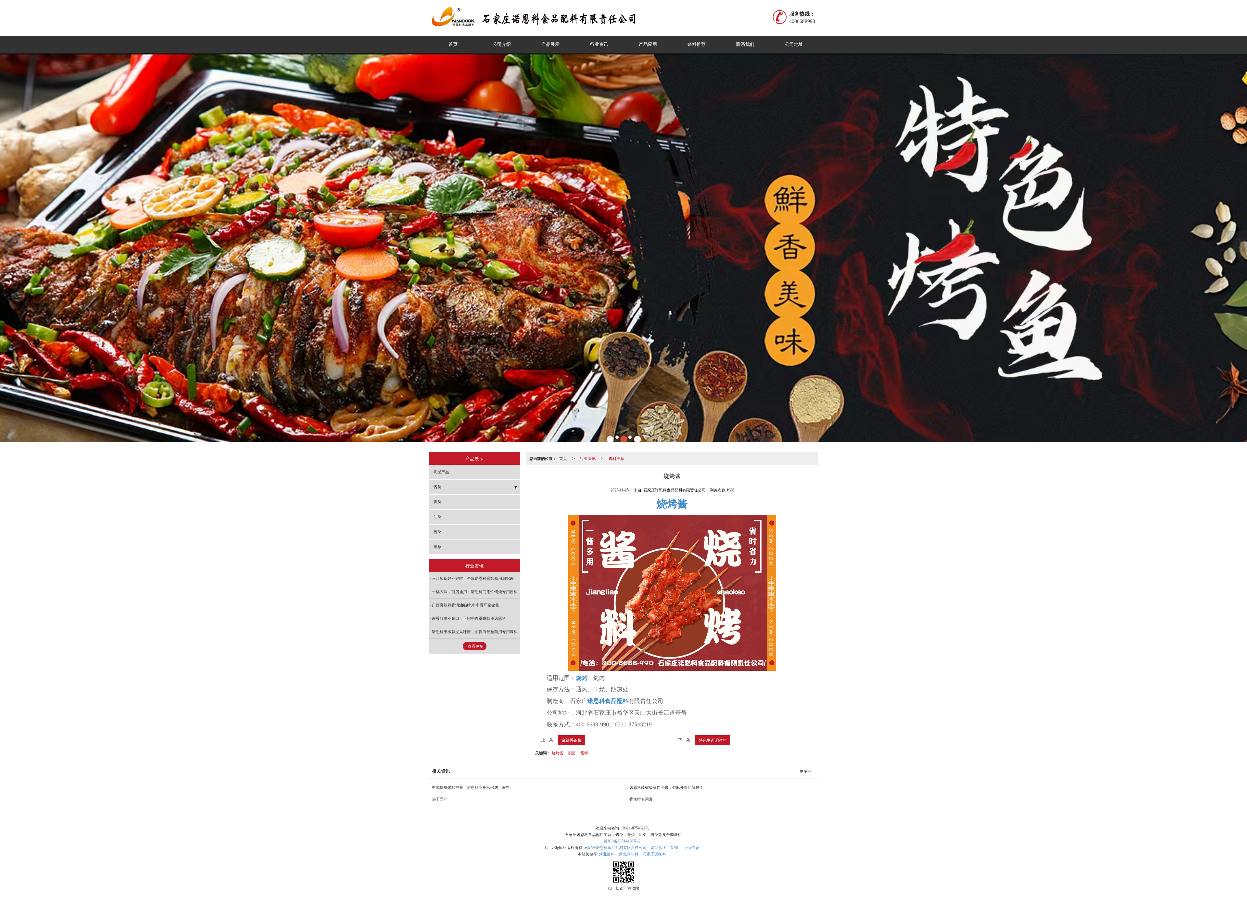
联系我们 (745, 44)
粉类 (437, 531)
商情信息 (691, 847)
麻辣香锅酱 (571, 740)
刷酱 (572, 752)
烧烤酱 (557, 752)
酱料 (584, 752)
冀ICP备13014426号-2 (622, 841)
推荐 (437, 546)
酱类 (437, 487)
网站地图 (658, 847)
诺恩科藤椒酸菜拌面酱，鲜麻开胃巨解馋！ (666, 787)
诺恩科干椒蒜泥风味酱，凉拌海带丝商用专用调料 (475, 632)
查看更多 (475, 646)
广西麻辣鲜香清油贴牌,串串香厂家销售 (465, 605)
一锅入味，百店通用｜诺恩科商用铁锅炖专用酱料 (475, 592)
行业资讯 (599, 44)
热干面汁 (439, 799)
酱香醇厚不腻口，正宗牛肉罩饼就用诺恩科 (469, 618)
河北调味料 (628, 854)
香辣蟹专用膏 (641, 799)
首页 (453, 44)
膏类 (437, 502)
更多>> (806, 771)
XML (675, 847)
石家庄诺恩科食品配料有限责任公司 (615, 847)
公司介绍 (502, 44)
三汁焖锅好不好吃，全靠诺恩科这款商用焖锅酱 (473, 578)
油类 (437, 517)
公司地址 (794, 44)
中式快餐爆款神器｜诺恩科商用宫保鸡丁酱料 (471, 787)
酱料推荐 (696, 44)
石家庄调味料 (654, 854)
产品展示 (550, 44)
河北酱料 (607, 854)
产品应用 (648, 44)
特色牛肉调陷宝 (712, 740)
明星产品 (441, 472)
